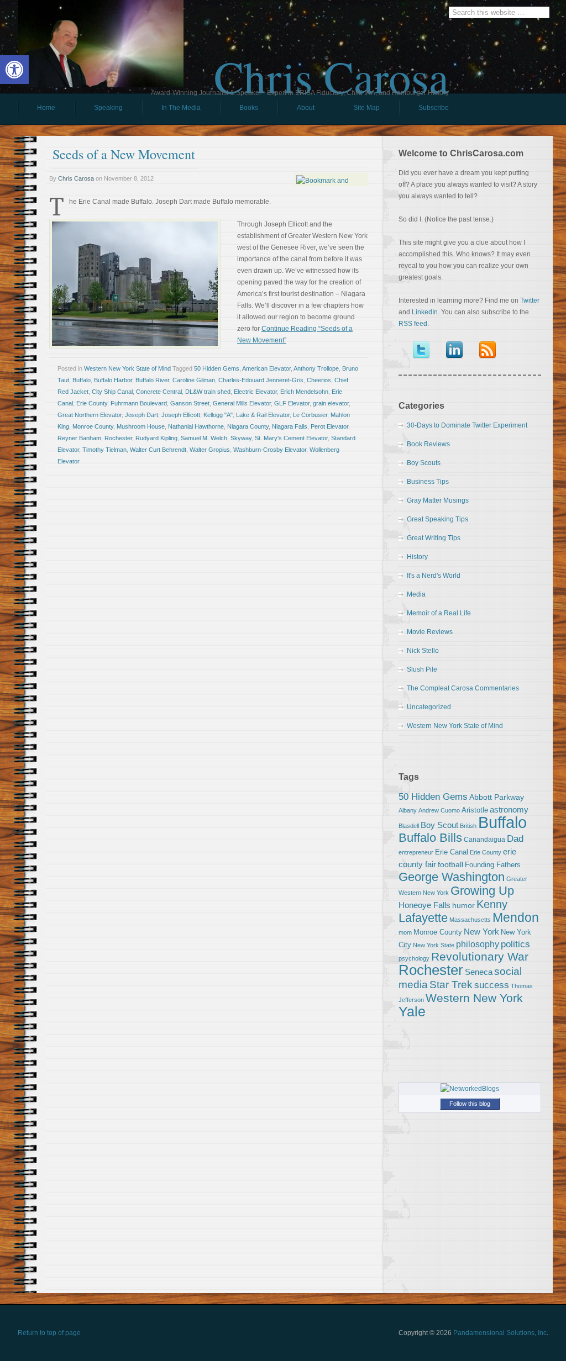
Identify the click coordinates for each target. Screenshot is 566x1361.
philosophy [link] (477, 944)
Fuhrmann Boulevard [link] (139, 403)
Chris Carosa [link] (331, 66)
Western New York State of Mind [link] (127, 368)
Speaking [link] (108, 108)
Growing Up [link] (482, 891)
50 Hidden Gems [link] (216, 368)
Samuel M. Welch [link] (204, 438)
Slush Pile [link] (422, 669)
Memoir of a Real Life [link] (439, 613)
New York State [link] (433, 945)
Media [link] (416, 594)
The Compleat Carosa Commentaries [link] (463, 688)
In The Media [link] (181, 108)
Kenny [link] (491, 904)
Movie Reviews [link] (430, 632)
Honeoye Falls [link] (424, 905)
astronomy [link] (509, 809)
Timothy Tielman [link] (104, 449)
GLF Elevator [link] (292, 403)
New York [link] (481, 931)
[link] (14, 69)
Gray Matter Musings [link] (438, 500)
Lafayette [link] (423, 918)
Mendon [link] (515, 917)
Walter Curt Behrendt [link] (158, 449)
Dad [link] (515, 838)
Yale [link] (412, 1011)
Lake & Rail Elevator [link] (263, 415)
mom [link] (405, 932)
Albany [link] (408, 810)
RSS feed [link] (413, 324)
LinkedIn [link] (425, 312)
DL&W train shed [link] (207, 391)
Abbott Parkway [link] (496, 797)
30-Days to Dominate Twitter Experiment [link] (467, 425)
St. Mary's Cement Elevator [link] (291, 438)
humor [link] (463, 905)
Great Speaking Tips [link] (437, 519)
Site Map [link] (366, 108)
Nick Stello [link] (423, 651)
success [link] (491, 984)
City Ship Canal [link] (112, 391)
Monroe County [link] (92, 426)
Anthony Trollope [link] (316, 368)
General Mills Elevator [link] (242, 403)
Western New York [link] (474, 997)
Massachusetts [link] (470, 919)
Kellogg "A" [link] (218, 415)
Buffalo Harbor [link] (113, 380)
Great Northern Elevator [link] (89, 415)
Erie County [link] (91, 403)
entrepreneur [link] (416, 852)
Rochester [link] (118, 438)
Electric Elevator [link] (255, 391)
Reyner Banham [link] (79, 438)
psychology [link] (414, 958)
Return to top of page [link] (49, 1333)
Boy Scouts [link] (424, 463)
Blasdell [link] (409, 825)
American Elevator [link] (266, 368)
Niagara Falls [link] (289, 426)
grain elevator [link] (331, 403)
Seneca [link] (478, 972)
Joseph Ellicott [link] (180, 415)
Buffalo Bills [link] (430, 838)
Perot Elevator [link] (329, 426)
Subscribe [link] (433, 108)
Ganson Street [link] (189, 403)
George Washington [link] (452, 877)
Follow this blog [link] (469, 1103)
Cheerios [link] (319, 380)
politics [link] (515, 943)
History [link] (417, 557)
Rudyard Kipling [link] (156, 438)
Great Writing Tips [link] (433, 538)
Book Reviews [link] (428, 444)
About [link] (306, 108)
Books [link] (239, 110)
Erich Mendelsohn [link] (304, 391)
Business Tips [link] (428, 482)
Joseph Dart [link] (141, 415)
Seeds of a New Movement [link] (124, 154)
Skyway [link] (240, 438)
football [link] (450, 864)
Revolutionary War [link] (479, 956)
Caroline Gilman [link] (193, 380)
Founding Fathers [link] (493, 865)
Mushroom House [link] (141, 426)
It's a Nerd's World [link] (433, 575)
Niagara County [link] (248, 426)
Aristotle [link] (475, 810)
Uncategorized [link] (429, 707)
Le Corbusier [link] (310, 415)
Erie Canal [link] (451, 852)
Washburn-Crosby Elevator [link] (269, 449)
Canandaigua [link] (484, 839)
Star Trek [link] (451, 984)
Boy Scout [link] (439, 825)
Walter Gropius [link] (210, 449)
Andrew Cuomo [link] (439, 810)
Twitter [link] (529, 300)
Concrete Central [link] (159, 391)
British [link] (468, 825)
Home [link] (46, 108)
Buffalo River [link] (152, 380)
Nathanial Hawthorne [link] (196, 426)
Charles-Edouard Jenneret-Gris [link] (260, 380)
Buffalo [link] (81, 380)
